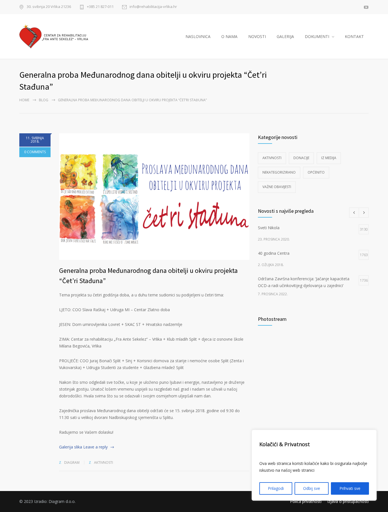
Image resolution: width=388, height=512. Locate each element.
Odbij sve (311, 488)
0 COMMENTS (35, 151)
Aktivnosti (103, 462)
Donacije (301, 157)
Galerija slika (70, 447)
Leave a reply (95, 447)
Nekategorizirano (279, 172)
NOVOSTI (257, 36)
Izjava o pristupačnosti (348, 501)
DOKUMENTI (317, 36)
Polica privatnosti (306, 501)
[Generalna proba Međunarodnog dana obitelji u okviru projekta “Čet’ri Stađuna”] (154, 196)
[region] (314, 465)
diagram (72, 462)
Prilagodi (276, 488)
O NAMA (229, 36)
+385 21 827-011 (100, 7)
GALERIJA (285, 36)
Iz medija (328, 157)
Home (24, 100)
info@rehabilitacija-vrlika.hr (153, 7)
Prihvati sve (349, 488)
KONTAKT (354, 36)
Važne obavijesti (276, 186)
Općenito (316, 172)
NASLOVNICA (197, 36)
